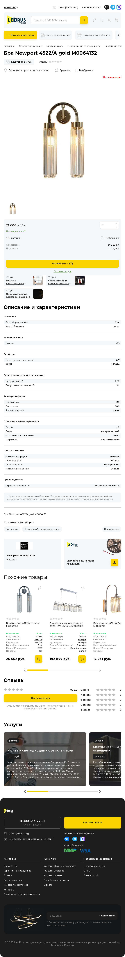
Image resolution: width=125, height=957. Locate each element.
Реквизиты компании (16, 884)
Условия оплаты (53, 875)
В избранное (86, 70)
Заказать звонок (92, 822)
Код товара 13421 (21, 61)
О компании (10, 866)
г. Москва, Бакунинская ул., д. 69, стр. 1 (31, 839)
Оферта (48, 884)
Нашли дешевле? (16, 231)
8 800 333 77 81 (91, 7)
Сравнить (65, 70)
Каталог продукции (22, 35)
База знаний (91, 875)
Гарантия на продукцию (17, 870)
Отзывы (8, 875)
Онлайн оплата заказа (56, 880)
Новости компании (94, 866)
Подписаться (60, 263)
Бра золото (12, 529)
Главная (8, 46)
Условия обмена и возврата (59, 866)
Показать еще (111, 529)
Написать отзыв (40, 698)
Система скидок (62, 271)
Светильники (54, 46)
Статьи (87, 870)
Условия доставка (54, 870)
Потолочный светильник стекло (42, 529)
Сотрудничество (13, 880)
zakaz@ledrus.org (68, 7)
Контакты (9, 889)
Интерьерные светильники (83, 46)
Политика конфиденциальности (22, 894)
